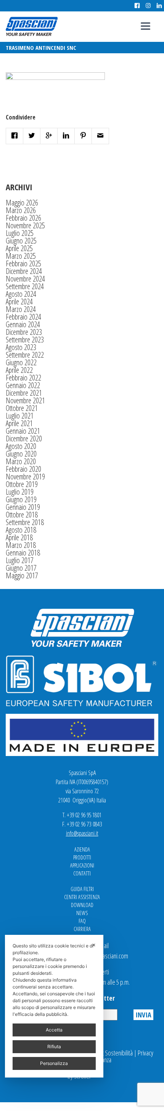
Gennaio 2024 (23, 324)
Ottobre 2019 (22, 484)
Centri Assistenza (82, 897)
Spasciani (32, 26)
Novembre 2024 (25, 279)
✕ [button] (94, 945)
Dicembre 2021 (24, 393)
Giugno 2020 (21, 454)
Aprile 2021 (19, 423)
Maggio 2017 (22, 575)
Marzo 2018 (21, 545)
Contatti (82, 873)
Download (82, 905)
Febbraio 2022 (23, 377)
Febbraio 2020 (23, 469)
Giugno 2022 (21, 362)
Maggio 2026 (22, 202)
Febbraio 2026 (23, 218)
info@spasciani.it (82, 833)
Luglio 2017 (20, 560)
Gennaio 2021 (23, 431)
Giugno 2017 (21, 568)
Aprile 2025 (19, 248)
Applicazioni (82, 865)
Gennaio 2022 (23, 385)
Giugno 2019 (21, 499)
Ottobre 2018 (22, 514)
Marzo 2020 (21, 461)
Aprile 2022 (19, 370)
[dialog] (54, 1006)
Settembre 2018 (25, 522)
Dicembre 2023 (24, 332)
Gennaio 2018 (23, 553)
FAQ (82, 921)
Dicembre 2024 (24, 271)
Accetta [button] (54, 1030)
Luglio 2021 (20, 416)
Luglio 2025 (20, 233)
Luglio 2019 (20, 492)
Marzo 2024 (21, 309)
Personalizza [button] (54, 1063)
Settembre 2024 (25, 286)
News (82, 913)
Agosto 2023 (21, 347)
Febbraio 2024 (23, 317)
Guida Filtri (82, 889)
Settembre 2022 (25, 355)
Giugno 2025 (21, 241)
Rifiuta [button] (54, 1046)
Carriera (82, 929)
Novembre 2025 (25, 225)
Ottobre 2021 (22, 408)
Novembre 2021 (25, 400)
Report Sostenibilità (110, 1052)
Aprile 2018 (19, 537)
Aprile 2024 (19, 301)
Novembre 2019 (25, 476)
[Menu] (145, 25)
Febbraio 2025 (23, 263)
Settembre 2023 (25, 339)
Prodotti (82, 857)
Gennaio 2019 (23, 507)
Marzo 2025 (21, 256)
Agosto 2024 (21, 294)
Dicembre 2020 (24, 438)
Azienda (82, 849)
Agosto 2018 (21, 530)
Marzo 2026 (21, 210)
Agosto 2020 (21, 446)
